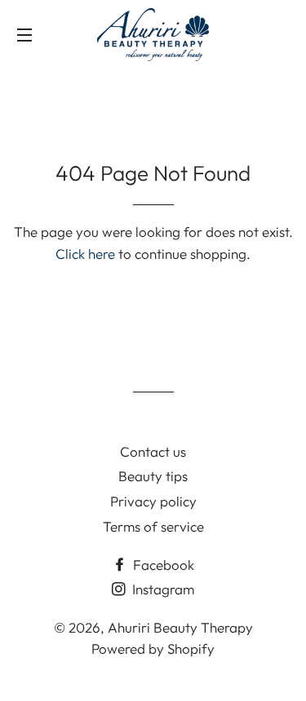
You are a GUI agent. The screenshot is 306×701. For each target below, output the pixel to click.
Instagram (161, 589)
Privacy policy (153, 501)
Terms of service (153, 526)
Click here (85, 253)
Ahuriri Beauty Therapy (180, 627)
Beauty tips (153, 475)
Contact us (153, 451)
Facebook (162, 564)
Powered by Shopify (153, 648)
